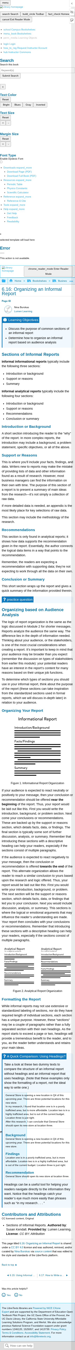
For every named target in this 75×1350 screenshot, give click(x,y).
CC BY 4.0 (17, 1247)
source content (43, 1251)
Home (18, 280)
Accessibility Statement (37, 1332)
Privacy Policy (58, 1329)
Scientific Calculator (18, 192)
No (20, 1295)
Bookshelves (39, 280)
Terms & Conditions (12, 1332)
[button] (12, 217)
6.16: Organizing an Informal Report (40, 1243)
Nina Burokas (22, 1251)
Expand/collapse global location (71, 280)
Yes (8, 1295)
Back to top (8, 1264)
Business (63, 280)
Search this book (9, 64)
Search (7, 1346)
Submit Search (10, 75)
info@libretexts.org (40, 1336)
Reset (5, 99)
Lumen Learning (23, 311)
